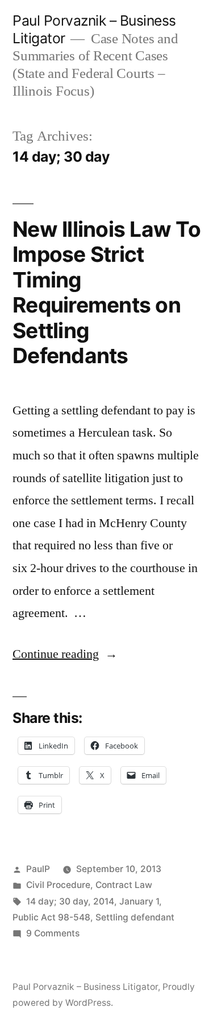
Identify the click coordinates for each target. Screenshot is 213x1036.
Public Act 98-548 (51, 917)
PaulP (38, 869)
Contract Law (123, 884)
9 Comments (53, 933)
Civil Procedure (58, 884)
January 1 (139, 901)
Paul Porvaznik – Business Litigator (85, 986)
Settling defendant (134, 917)
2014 (103, 901)
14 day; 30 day (57, 901)
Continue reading (65, 654)
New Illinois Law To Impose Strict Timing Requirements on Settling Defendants (106, 292)
